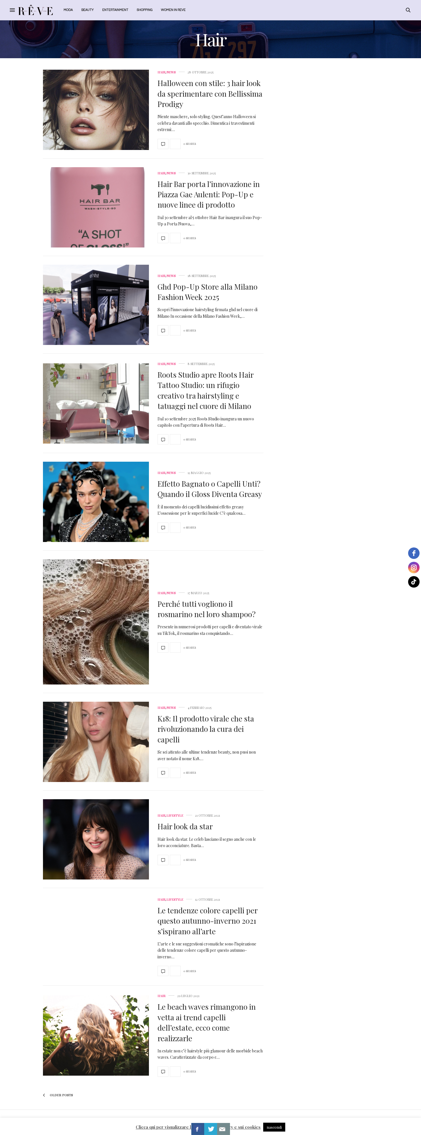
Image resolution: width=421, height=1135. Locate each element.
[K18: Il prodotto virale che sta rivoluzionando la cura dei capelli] (96, 742)
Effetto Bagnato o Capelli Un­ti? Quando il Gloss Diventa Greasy (210, 489)
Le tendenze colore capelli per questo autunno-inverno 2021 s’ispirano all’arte (207, 920)
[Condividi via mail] (223, 1129)
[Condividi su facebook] (197, 1129)
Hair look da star (185, 826)
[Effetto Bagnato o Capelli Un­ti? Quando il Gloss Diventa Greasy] (96, 502)
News (171, 72)
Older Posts (61, 1095)
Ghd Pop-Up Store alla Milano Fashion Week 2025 (207, 292)
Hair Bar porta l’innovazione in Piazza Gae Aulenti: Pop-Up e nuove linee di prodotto (209, 194)
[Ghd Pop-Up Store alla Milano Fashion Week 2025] (96, 305)
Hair (162, 72)
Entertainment (115, 9)
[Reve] (35, 10)
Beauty (87, 9)
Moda (68, 9)
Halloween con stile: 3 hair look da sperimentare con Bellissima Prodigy (210, 93)
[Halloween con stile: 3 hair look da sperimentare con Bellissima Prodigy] (96, 110)
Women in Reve (173, 9)
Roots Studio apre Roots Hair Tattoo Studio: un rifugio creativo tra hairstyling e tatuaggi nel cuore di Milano (205, 390)
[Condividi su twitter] (210, 1129)
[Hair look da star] (96, 839)
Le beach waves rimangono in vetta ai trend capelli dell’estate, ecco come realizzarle (207, 1022)
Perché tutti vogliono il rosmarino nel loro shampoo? (206, 609)
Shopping (144, 9)
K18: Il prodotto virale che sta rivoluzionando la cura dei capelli (206, 728)
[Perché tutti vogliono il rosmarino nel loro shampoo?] (96, 621)
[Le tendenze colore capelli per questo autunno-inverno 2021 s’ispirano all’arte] (96, 937)
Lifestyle (174, 815)
